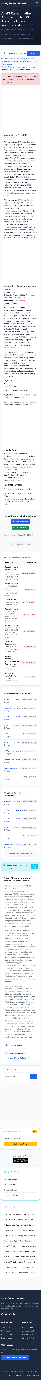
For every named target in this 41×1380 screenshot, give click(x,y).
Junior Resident (11, 609)
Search (33, 53)
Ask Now (34, 867)
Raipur (32, 59)
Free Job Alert (28, 1327)
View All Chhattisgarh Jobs (19, 853)
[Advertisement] (20, 110)
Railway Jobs (6, 1338)
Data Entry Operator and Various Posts (10, 644)
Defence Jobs (7, 1334)
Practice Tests (27, 1334)
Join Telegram (22, 522)
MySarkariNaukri (8, 59)
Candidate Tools (28, 1331)
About (11, 1375)
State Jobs (5, 1327)
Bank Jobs (5, 1331)
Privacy (27, 1375)
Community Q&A (28, 1338)
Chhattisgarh (22, 59)
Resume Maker (12, 1195)
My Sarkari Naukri (15, 3)
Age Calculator (12, 1190)
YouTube (32, 535)
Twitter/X (21, 535)
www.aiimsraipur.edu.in (16, 193)
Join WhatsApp (22, 527)
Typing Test (11, 1184)
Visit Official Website (18, 1058)
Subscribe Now (20, 1144)
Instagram (11, 535)
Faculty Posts (10, 600)
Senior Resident (11, 583)
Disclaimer (36, 1375)
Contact (19, 1375)
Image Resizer (12, 1179)
